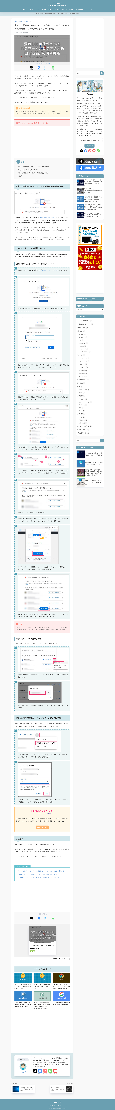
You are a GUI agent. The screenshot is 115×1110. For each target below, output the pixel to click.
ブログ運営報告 (83, 433)
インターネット (65, 959)
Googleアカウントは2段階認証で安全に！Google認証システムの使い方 (39, 874)
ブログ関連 (83, 376)
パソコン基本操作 (84, 352)
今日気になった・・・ (85, 324)
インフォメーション (84, 320)
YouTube (55, 1073)
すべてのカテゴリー (58, 9)
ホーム (24, 9)
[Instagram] (90, 151)
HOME (58, 1102)
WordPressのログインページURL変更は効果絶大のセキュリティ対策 (38, 877)
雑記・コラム (82, 327)
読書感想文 (83, 420)
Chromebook (83, 343)
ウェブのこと (88, 9)
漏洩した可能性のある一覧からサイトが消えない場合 (33, 173)
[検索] (102, 73)
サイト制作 (83, 373)
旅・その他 (83, 405)
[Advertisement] (27, 143)
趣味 (79, 386)
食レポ (81, 410)
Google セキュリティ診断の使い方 (27, 170)
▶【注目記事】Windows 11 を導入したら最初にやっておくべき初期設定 (57, 13)
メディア (81, 414)
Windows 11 (83, 337)
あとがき (20, 176)
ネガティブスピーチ (84, 426)
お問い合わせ (51, 1105)
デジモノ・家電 (84, 389)
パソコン (81, 331)
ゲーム (81, 417)
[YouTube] (94, 151)
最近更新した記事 (46, 9)
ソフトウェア (83, 349)
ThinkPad (82, 346)
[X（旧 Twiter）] (81, 151)
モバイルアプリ (84, 358)
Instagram (45, 1073)
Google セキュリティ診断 (46, 217)
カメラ (81, 392)
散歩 (81, 408)
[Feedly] (98, 151)
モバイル (81, 355)
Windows (82, 334)
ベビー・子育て (82, 429)
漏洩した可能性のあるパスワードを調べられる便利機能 (33, 166)
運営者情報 (89, 146)
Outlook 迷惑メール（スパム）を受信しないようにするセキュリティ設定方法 (41, 871)
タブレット (83, 364)
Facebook (40, 1073)
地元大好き (83, 399)
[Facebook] (86, 151)
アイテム (81, 383)
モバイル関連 (79, 9)
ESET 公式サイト (42, 827)
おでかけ (81, 396)
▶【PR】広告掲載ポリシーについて (42, 63)
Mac (81, 340)
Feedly (50, 1073)
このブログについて (34, 9)
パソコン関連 (69, 9)
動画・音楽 (83, 423)
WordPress (83, 370)
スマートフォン (84, 361)
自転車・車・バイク (85, 402)
